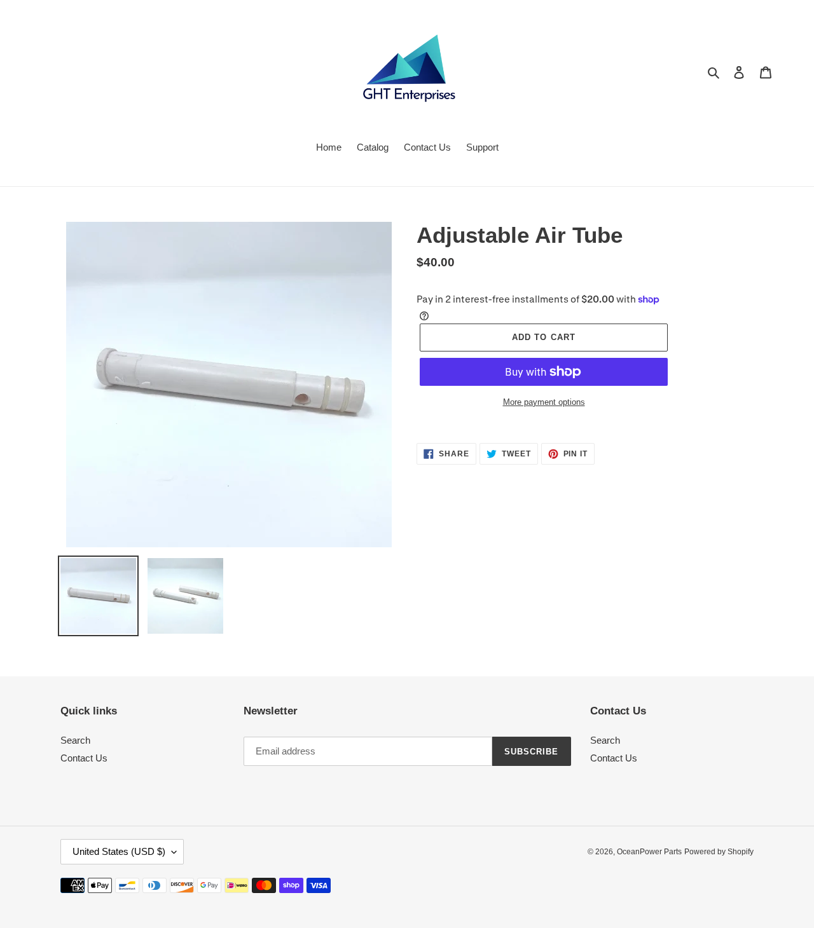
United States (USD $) (118, 851)
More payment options (544, 402)
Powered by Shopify (719, 851)
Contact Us (83, 758)
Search (75, 740)
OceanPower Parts (649, 851)
